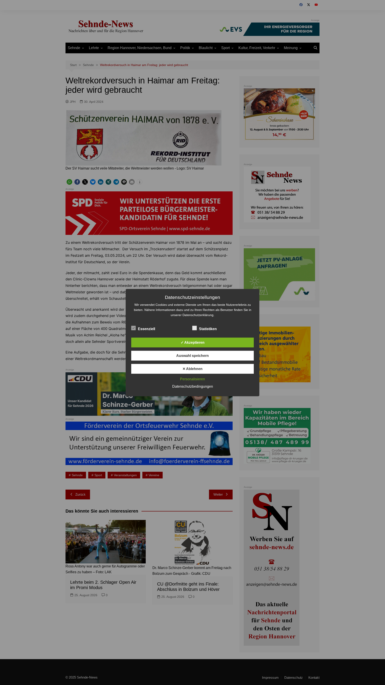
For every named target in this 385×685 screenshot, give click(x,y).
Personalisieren (192, 379)
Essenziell (146, 329)
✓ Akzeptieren (193, 342)
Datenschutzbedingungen (192, 386)
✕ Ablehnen (192, 368)
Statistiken (208, 329)
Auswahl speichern (192, 355)
